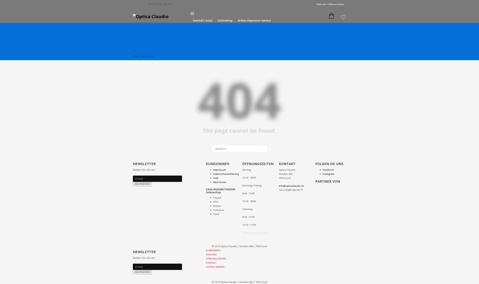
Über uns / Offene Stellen (330, 4)
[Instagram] (141, 4)
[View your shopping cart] (330, 16)
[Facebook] (135, 4)
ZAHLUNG (211, 254)
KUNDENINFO (213, 250)
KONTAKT (211, 262)
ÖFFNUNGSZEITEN (216, 258)
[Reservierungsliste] (343, 17)
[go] (263, 149)
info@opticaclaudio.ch (291, 186)
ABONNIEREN (142, 184)
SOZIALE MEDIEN (215, 266)
